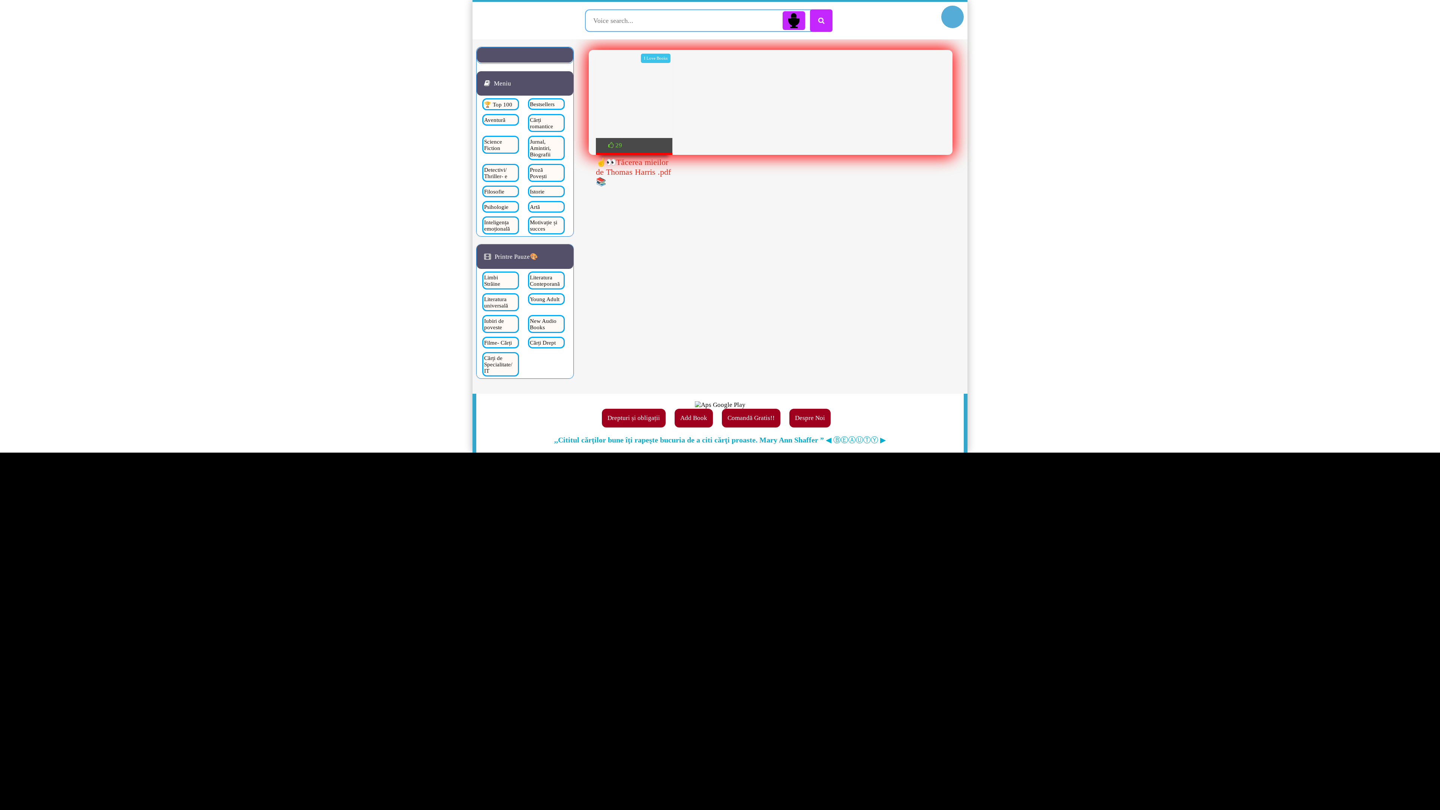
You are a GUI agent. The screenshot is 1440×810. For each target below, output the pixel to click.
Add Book (693, 418)
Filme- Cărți (498, 343)
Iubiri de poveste (494, 324)
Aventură (495, 120)
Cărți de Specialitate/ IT (498, 364)
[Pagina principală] (529, 20)
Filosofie (494, 192)
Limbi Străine (492, 280)
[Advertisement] (770, 256)
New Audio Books (543, 324)
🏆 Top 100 (498, 105)
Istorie (537, 192)
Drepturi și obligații (634, 418)
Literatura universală (496, 302)
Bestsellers (542, 104)
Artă (535, 207)
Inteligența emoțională (497, 225)
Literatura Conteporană (545, 280)
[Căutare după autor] (821, 20)
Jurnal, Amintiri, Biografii (540, 148)
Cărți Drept (543, 343)
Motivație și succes (543, 225)
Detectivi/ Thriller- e (495, 173)
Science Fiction (493, 145)
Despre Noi (810, 418)
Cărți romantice (541, 123)
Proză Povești (538, 173)
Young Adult (545, 299)
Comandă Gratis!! (751, 418)
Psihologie (496, 207)
